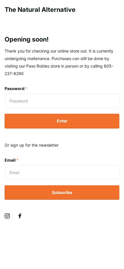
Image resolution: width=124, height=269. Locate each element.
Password (16, 88)
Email (11, 160)
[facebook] (19, 216)
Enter (62, 120)
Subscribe (62, 192)
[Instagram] (7, 215)
